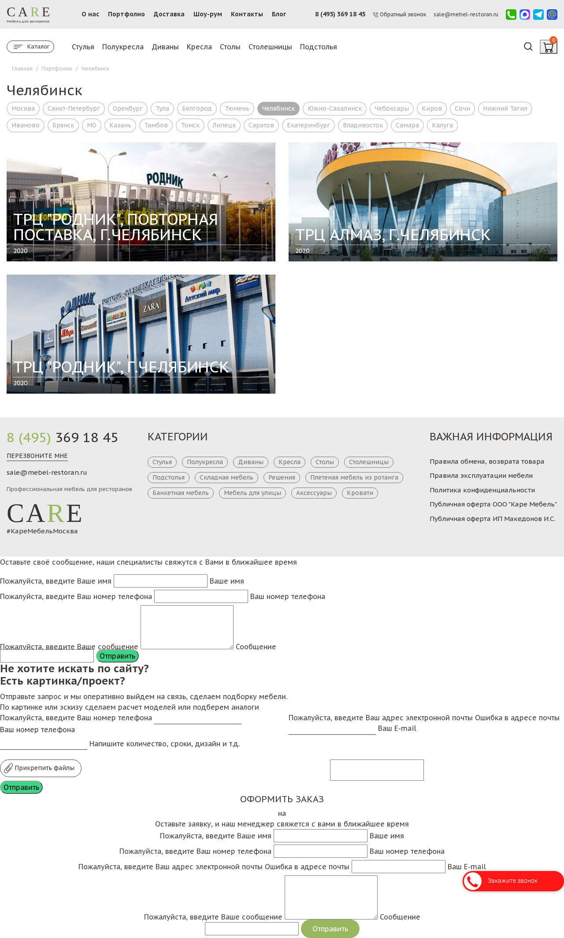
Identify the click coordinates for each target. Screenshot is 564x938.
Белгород (197, 108)
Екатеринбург (308, 125)
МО (91, 125)
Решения (281, 477)
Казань (120, 125)
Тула (162, 108)
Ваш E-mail (397, 728)
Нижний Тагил (505, 108)
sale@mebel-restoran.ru (47, 472)
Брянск (63, 125)
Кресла (199, 46)
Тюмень (237, 108)
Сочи (462, 108)
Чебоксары (392, 108)
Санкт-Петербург (74, 108)
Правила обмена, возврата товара (487, 461)
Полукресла (123, 46)
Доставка (169, 14)
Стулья (83, 46)
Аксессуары (314, 493)
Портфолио (126, 14)
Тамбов (156, 125)
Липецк (224, 125)
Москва (23, 108)
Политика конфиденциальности (482, 490)
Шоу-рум (207, 14)
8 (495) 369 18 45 (340, 14)
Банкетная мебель (180, 493)
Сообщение (256, 646)
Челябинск (278, 108)
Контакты (247, 14)
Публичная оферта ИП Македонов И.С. (492, 518)
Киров (432, 108)
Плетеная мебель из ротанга (354, 477)
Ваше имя (227, 581)
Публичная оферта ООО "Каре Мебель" (493, 504)
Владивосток (363, 125)
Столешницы (270, 46)
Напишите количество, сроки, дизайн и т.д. (164, 743)
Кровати (360, 493)
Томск (190, 125)
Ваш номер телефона (287, 596)
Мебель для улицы (252, 493)
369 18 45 (63, 437)
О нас (90, 14)
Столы (230, 46)
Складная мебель (226, 477)
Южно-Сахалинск (335, 108)
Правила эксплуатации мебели (481, 475)
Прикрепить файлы (43, 768)
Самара (407, 125)
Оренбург (128, 108)
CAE (45, 513)
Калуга (442, 125)
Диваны (165, 46)
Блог (279, 14)
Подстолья (318, 46)
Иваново (25, 125)
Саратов (261, 125)
